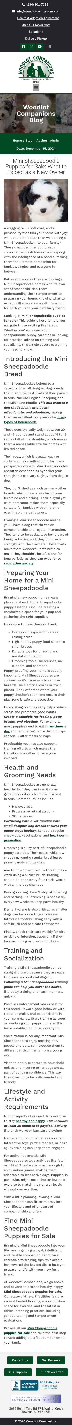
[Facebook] (23, 46)
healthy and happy (30, 1121)
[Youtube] (39, 46)
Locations (36, 32)
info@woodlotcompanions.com (38, 11)
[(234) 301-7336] (23, 4)
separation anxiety (19, 563)
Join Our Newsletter (36, 25)
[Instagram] (31, 46)
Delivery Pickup (36, 39)
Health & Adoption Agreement (38, 18)
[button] (36, 87)
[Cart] (49, 46)
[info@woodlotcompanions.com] (13, 11)
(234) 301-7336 (37, 4)
